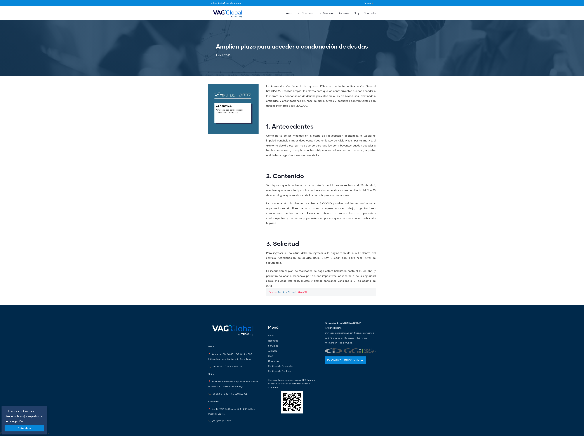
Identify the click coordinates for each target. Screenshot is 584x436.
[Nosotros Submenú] (298, 13)
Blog (356, 13)
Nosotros (307, 13)
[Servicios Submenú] (320, 13)
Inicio (289, 13)
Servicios (328, 13)
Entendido (24, 428)
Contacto (370, 13)
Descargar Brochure (343, 360)
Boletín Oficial (287, 292)
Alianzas (344, 13)
